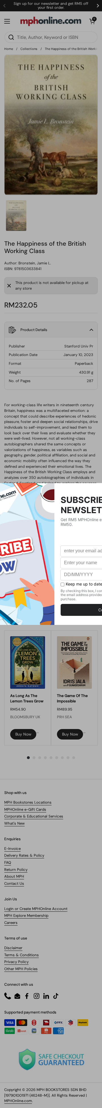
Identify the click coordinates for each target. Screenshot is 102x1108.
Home (8, 49)
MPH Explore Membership (26, 915)
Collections (28, 49)
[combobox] (51, 37)
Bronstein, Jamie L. (34, 263)
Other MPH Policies (21, 968)
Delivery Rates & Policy (24, 855)
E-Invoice (12, 848)
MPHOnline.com (18, 1100)
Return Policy (15, 869)
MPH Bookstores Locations (28, 802)
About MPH (14, 876)
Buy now (23, 734)
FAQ (7, 862)
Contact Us (14, 883)
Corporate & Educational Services (33, 816)
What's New (14, 823)
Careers (11, 922)
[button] (92, 21)
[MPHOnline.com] (51, 21)
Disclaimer (13, 947)
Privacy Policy (16, 961)
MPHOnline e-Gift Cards (25, 809)
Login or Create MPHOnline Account (35, 908)
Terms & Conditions (21, 955)
